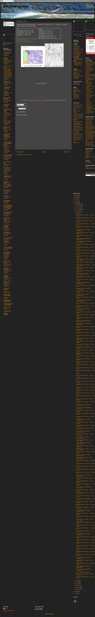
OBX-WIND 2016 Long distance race (7, 214)
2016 (76, 199)
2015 (76, 200)
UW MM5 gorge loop (90, 78)
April (77, 583)
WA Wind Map (76, 84)
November (78, 206)
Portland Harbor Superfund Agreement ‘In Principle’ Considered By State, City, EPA (7, 148)
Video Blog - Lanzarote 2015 (7, 228)
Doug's (87, 99)
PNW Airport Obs (89, 118)
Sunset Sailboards (8, 247)
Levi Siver (6, 195)
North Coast (76, 94)
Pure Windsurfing (8, 212)
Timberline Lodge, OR (78, 113)
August (77, 211)
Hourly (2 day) (76, 46)
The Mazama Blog (8, 155)
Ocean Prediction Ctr (90, 128)
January (78, 589)
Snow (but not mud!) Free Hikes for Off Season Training (8, 157)
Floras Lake (88, 92)
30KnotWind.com (15, 6)
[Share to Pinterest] (25, 108)
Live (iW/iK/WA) (76, 53)
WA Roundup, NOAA (90, 127)
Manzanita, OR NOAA (78, 115)
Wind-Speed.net (89, 69)
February (78, 587)
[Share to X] (22, 108)
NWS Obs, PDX (89, 143)
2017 (76, 197)
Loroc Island (88, 103)
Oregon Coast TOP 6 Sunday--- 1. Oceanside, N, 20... (83, 274)
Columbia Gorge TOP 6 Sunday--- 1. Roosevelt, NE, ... (83, 443)
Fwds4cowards (7, 200)
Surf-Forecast (76, 142)
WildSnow (6, 298)
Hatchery (88, 98)
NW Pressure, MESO (90, 132)
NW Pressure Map (89, 133)
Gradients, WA (89, 123)
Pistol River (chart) (90, 95)
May (77, 582)
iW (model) (88, 66)
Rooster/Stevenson (78, 62)
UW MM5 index (89, 79)
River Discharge (76, 54)
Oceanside (88, 85)
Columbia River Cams (78, 52)
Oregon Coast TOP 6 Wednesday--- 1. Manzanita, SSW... (84, 321)
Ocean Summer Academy (7, 192)
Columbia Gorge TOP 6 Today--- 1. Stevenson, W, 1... (83, 283)
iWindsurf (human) (89, 65)
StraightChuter (7, 176)
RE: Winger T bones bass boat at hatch (8, 83)
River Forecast (76, 55)
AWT (5, 119)
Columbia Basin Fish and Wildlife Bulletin (8, 143)
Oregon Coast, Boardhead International (7, 135)
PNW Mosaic (76, 96)
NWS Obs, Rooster (90, 144)
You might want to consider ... (7, 138)
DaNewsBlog (7, 232)
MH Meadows (89, 107)
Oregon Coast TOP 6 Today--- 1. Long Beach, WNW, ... (84, 458)
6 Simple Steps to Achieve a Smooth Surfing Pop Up (7, 122)
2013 (76, 591)
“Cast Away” (6, 105)
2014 (76, 202)
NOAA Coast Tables (77, 70)
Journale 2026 (7, 88)
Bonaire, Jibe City (77, 136)
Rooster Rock (89, 96)
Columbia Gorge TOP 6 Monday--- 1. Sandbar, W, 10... (84, 511)
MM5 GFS (75, 88)
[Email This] (19, 108)
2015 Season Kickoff (8, 248)
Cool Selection (89, 162)
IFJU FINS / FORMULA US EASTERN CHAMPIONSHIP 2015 (7, 241)
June (77, 580)
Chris (6, 608)
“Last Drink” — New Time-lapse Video (8, 264)
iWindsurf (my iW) (89, 64)
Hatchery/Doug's (77, 63)
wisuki (74, 141)
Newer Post (20, 152)
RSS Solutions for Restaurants (7, 284)
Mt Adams (88, 109)
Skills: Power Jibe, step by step (82, 572)
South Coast (76, 95)
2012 (76, 593)
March (77, 585)
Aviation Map (88, 120)
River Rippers (76, 131)
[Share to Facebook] (23, 108)
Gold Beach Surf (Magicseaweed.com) (78, 124)
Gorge (74, 92)
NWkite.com (6, 81)
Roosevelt (88, 102)
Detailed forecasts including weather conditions (25, 41)
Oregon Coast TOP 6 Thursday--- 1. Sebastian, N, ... (83, 309)
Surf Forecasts (40, 100)
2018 (76, 195)
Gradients (75, 45)
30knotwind (24, 106)
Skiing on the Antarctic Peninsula (8, 221)
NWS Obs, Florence (90, 141)
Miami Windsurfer (8, 238)
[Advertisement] (79, 168)
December (78, 204)
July (77, 213)
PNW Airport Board (90, 119)
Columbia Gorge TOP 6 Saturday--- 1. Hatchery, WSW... (84, 455)
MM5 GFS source (77, 91)
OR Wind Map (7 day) (78, 49)
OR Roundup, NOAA (90, 126)
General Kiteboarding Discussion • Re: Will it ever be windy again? (8, 114)
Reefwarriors (7, 104)
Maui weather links (77, 104)
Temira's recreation (90, 68)
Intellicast (88, 73)
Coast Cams (76, 78)
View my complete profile (8, 610)
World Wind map (77, 106)
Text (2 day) (76, 50)
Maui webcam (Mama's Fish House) (78, 134)
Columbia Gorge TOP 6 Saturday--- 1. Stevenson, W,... (84, 289)
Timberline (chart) (90, 106)
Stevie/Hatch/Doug (78, 58)
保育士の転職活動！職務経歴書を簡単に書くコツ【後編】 (8, 207)
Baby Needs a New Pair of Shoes (8, 100)
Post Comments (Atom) (28, 154)
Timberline (88, 104)
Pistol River (88, 94)
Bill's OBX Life (7, 167)
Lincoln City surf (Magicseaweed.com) (78, 126)
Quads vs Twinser (7, 164)
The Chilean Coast (7, 277)
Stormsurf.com (89, 150)
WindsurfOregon (89, 61)
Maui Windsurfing (8, 205)
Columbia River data (90, 135)
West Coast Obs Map (90, 131)
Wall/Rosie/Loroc (77, 65)
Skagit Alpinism (7, 311)
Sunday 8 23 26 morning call (7, 54)
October (78, 208)
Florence (88, 90)
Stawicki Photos (76, 139)
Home (43, 152)
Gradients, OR (89, 124)
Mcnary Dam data (89, 137)
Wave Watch (89, 83)
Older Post (67, 152)
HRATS (87, 166)
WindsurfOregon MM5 (90, 62)
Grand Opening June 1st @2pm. (8, 271)
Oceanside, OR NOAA (78, 117)
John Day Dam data (90, 136)
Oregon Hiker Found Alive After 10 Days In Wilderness (8, 61)
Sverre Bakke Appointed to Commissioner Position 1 (7, 256)
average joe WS (7, 87)
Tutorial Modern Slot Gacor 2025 (8, 93)
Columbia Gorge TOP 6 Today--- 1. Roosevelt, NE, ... (83, 437)
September (78, 209)
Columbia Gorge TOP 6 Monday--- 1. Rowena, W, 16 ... (84, 432)
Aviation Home (89, 122)
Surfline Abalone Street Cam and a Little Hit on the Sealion (7, 171)
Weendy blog (7, 292)
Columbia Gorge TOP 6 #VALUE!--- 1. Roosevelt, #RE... (84, 301)
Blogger (52, 614)
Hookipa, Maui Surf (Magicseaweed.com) (78, 129)
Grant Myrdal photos (77, 137)
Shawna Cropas (7, 190)
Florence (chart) (89, 91)
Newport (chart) (89, 89)
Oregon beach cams (77, 121)
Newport (88, 87)
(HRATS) (5, 91)
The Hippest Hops (7, 197)
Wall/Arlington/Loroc (78, 59)
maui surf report (7, 52)
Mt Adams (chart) (90, 111)
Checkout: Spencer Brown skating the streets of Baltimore (7, 185)
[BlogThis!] (20, 108)
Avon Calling (6, 201)
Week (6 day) (76, 48)
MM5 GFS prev (76, 90)
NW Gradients (89, 82)
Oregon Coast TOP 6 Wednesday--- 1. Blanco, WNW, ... (84, 567)
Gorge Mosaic (76, 98)
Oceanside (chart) (90, 86)
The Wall (88, 100)
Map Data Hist (89, 130)
